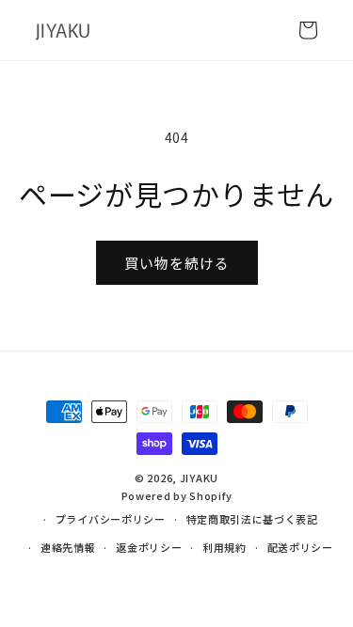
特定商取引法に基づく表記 (252, 518)
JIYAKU (199, 477)
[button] (308, 30)
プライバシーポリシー (111, 518)
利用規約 (224, 547)
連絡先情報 (68, 547)
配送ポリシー (300, 547)
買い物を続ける (177, 263)
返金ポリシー (149, 547)
